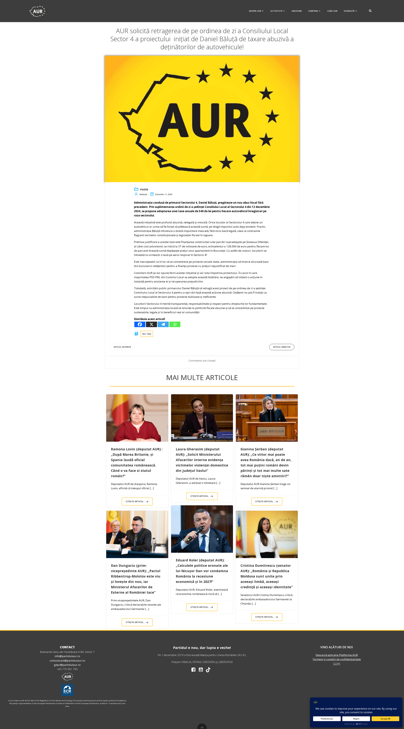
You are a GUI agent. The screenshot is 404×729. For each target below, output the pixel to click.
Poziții (144, 189)
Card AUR (332, 11)
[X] (151, 324)
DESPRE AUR (255, 11)
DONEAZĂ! (349, 11)
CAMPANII (313, 11)
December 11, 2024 (163, 194)
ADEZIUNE (297, 11)
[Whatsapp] (174, 324)
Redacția (143, 194)
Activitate (276, 11)
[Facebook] (139, 324)
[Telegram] (163, 324)
